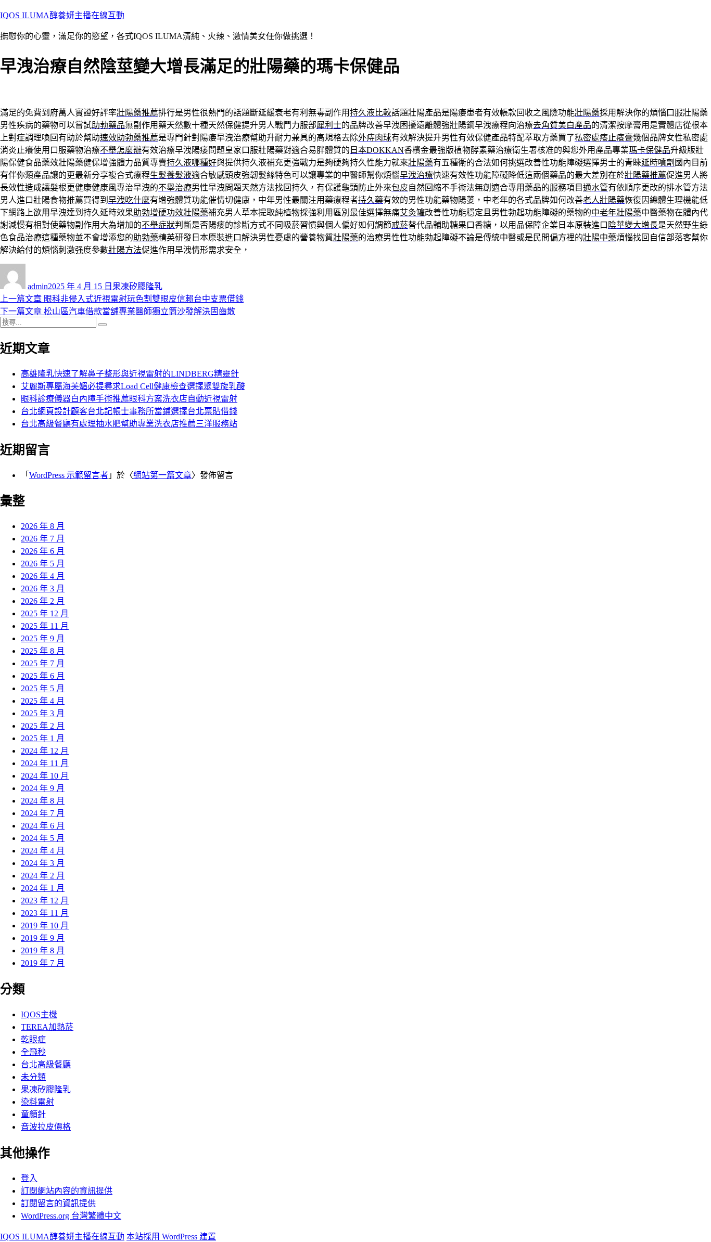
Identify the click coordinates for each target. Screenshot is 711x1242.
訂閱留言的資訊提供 (58, 1203)
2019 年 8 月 (43, 950)
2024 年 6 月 (43, 825)
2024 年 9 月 (43, 788)
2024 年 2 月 (43, 875)
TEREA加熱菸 (47, 1027)
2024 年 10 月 (45, 775)
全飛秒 (33, 1051)
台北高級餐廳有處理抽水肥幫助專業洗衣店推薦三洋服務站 (129, 423)
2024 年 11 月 (45, 763)
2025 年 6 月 (43, 675)
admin (38, 286)
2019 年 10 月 (45, 925)
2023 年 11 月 (45, 913)
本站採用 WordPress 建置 (171, 1236)
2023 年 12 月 (45, 900)
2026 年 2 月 (43, 601)
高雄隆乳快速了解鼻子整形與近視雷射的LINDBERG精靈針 (130, 373)
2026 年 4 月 (43, 576)
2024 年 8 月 (43, 800)
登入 (29, 1178)
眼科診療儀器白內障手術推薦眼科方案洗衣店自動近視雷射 (129, 398)
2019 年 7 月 (43, 963)
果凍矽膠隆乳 (137, 286)
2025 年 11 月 (45, 626)
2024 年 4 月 (43, 850)
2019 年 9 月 (43, 938)
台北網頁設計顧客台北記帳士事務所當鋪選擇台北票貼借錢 (129, 411)
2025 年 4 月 (43, 700)
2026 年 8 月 (43, 526)
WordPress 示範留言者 (68, 475)
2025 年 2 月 (43, 725)
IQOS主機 (39, 1014)
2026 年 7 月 (43, 538)
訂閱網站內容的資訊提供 (66, 1190)
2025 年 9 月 (43, 638)
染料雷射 (37, 1101)
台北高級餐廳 (46, 1064)
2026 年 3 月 (43, 588)
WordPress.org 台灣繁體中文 (71, 1215)
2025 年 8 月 (43, 650)
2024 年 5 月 (43, 838)
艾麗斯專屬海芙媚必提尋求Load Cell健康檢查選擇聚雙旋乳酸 (133, 386)
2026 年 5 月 (43, 563)
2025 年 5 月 (43, 688)
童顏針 (33, 1114)
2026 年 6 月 (43, 551)
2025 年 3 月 (43, 713)
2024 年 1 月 (43, 888)
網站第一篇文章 (162, 475)
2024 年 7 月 (43, 813)
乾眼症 (33, 1039)
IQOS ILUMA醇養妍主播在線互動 (62, 15)
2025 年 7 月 (43, 663)
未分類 (33, 1076)
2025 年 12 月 (45, 613)
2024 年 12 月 (45, 750)
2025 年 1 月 (43, 738)
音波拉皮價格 (46, 1126)
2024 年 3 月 (43, 863)
